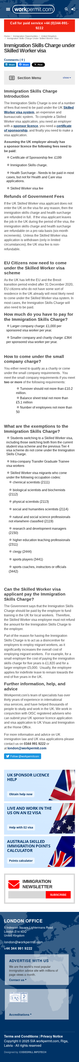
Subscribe (58, 894)
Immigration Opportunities (25, 36)
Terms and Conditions (21, 1036)
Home (7, 36)
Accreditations (19, 1014)
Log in (73, 9)
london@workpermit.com (26, 748)
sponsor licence (25, 126)
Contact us (16, 980)
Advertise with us (29, 960)
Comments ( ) (14, 59)
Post (40, 64)
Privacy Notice (52, 1036)
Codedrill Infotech (32, 1052)
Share (12, 64)
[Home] (33, 9)
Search (67, 9)
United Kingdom (49, 36)
